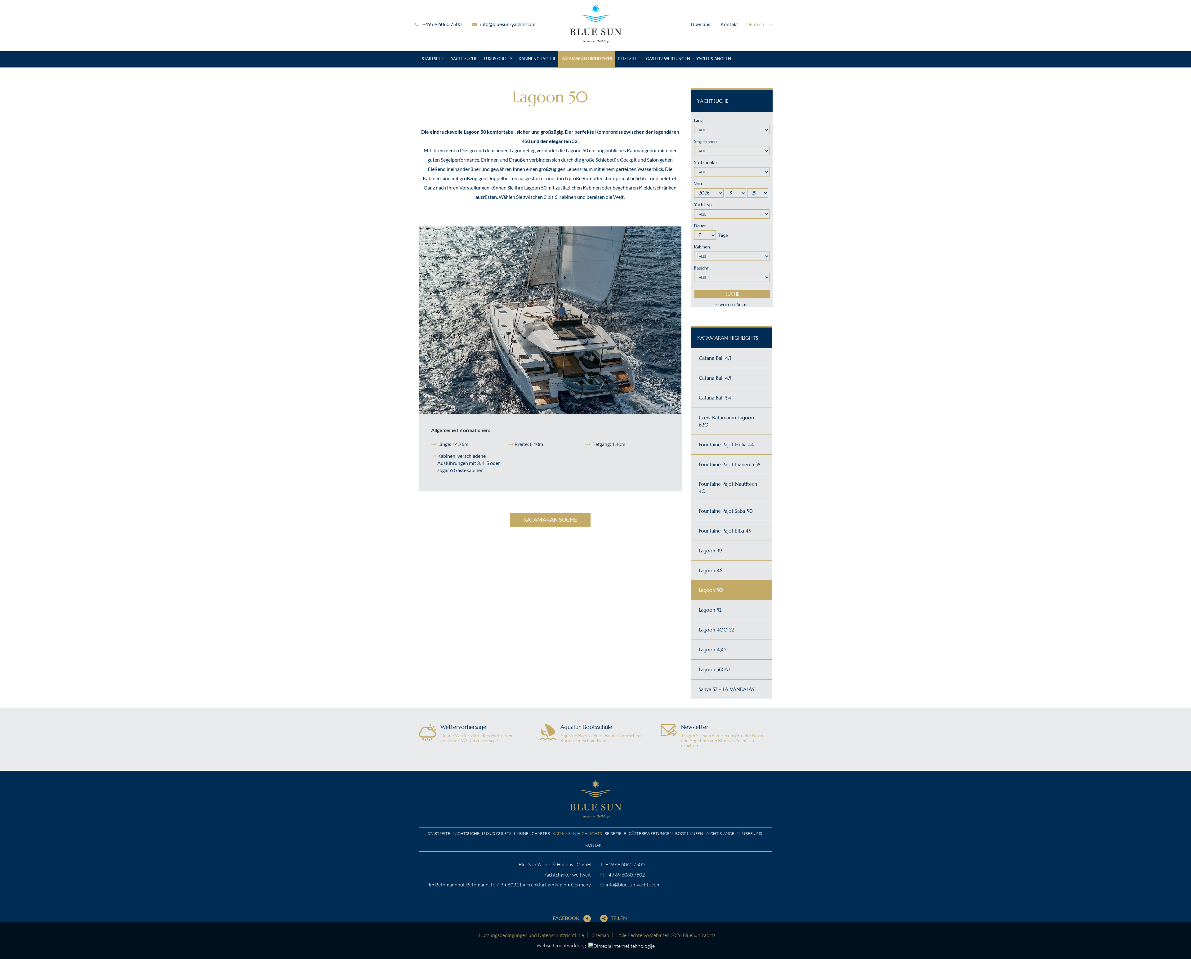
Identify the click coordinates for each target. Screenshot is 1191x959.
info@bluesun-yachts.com (507, 24)
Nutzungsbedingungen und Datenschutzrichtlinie (531, 935)
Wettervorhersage (463, 726)
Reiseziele (629, 58)
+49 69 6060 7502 (625, 875)
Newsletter (694, 726)
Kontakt (729, 24)
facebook (566, 918)
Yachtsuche (464, 58)
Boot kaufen (689, 833)
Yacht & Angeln (713, 58)
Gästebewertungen (668, 58)
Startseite (433, 58)
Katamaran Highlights (586, 58)
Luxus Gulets (498, 58)
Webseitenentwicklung (562, 945)
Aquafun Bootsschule (586, 726)
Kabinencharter (537, 58)
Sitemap (600, 935)
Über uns (700, 24)
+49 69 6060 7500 (442, 24)
